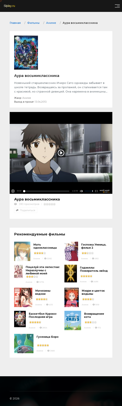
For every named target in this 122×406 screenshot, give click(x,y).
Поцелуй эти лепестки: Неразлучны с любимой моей (43, 270)
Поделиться (27, 210)
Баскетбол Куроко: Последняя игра (43, 315)
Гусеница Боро (47, 336)
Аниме (36, 258)
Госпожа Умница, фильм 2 (93, 246)
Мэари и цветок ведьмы (93, 292)
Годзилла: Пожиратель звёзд (94, 269)
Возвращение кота (94, 315)
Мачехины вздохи (42, 292)
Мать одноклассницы (45, 246)
